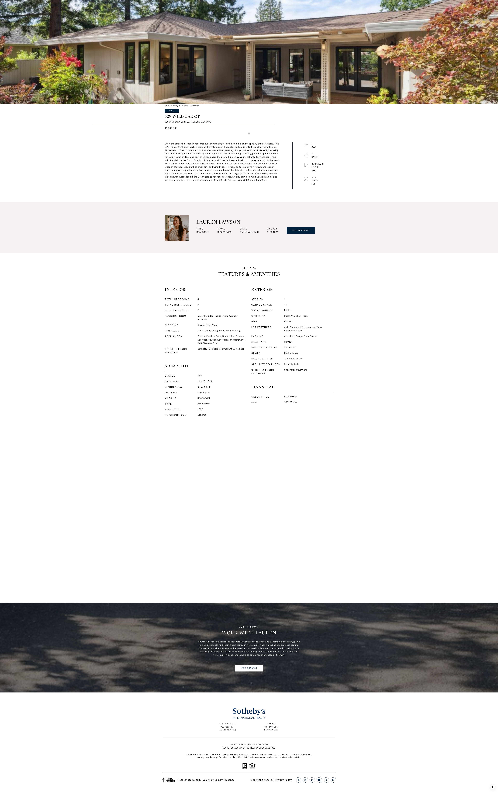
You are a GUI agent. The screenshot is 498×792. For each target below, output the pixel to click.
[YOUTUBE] (319, 780)
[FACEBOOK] (298, 780)
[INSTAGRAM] (305, 780)
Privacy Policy (283, 780)
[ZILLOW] (333, 780)
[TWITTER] (326, 780)
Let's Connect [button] (249, 668)
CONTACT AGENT (301, 230)
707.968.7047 (227, 727)
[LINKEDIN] (312, 780)
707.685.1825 (224, 232)
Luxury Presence (225, 780)
